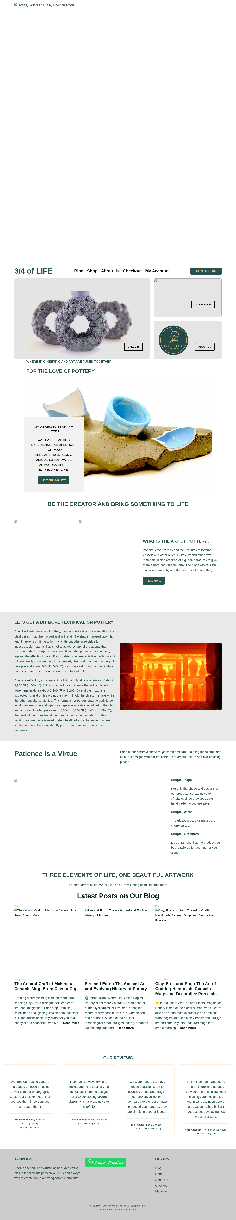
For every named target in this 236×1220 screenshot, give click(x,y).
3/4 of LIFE (33, 271)
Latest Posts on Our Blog (118, 896)
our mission (203, 304)
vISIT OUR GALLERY (54, 480)
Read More (154, 580)
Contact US (206, 271)
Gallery (133, 346)
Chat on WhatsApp (109, 1162)
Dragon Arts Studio (125, 1209)
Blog (16, 906)
